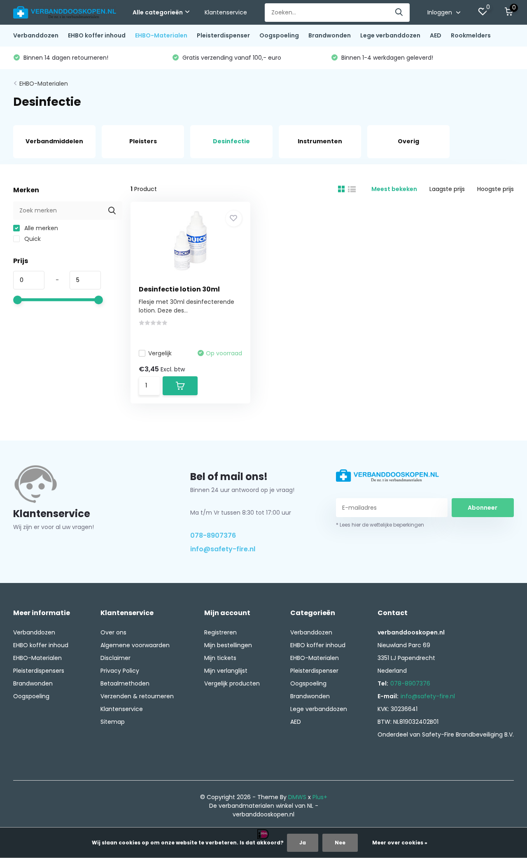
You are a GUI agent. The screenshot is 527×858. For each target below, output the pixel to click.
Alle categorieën (158, 12)
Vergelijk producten (232, 683)
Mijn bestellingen (228, 645)
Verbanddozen (35, 35)
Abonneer (482, 508)
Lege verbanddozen (390, 35)
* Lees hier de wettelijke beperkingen (380, 524)
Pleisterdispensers (38, 671)
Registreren (220, 632)
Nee (340, 842)
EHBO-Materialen (161, 35)
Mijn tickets (220, 658)
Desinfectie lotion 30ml (179, 289)
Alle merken (40, 228)
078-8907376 (213, 535)
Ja (302, 842)
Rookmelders (471, 35)
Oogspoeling (279, 35)
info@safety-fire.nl (222, 549)
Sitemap (112, 722)
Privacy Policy (119, 671)
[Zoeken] (399, 12)
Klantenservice (226, 12)
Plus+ (319, 797)
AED (435, 35)
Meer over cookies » (399, 842)
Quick (32, 239)
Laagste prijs (447, 189)
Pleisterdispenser (223, 35)
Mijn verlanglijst (225, 671)
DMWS (297, 797)
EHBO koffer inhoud (97, 35)
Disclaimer (115, 658)
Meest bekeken (394, 189)
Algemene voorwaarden (135, 645)
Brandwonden (329, 35)
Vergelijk (160, 353)
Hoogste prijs (495, 189)
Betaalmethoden (124, 683)
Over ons (113, 632)
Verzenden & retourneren (137, 696)
